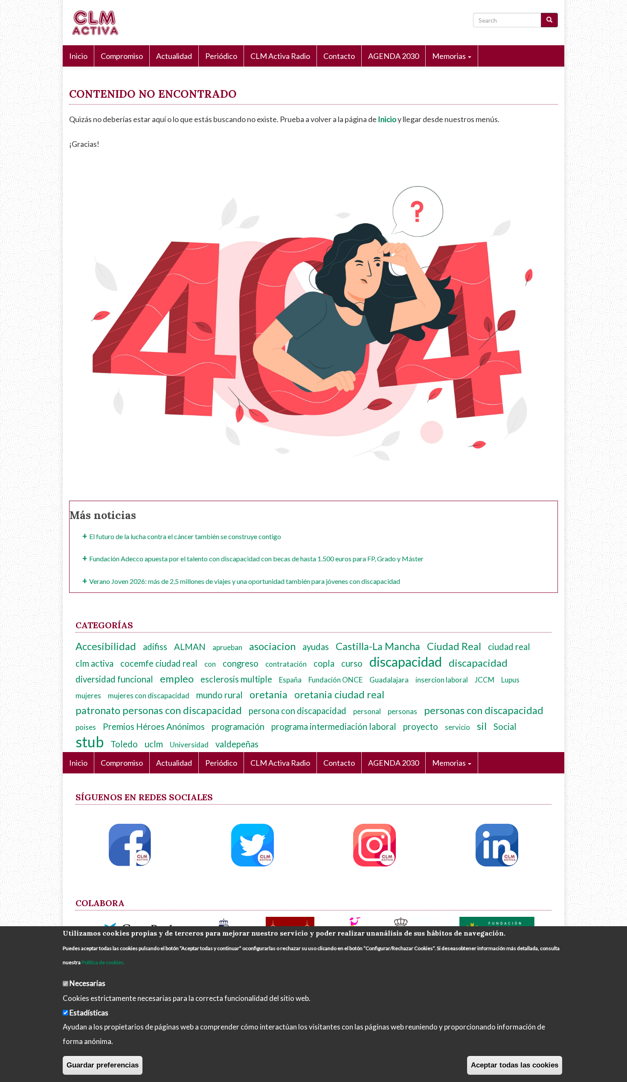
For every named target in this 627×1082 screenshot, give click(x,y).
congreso (240, 663)
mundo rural (219, 695)
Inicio (78, 56)
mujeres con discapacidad (148, 695)
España (290, 679)
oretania (268, 694)
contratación (286, 663)
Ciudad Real (454, 646)
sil (482, 726)
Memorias (449, 56)
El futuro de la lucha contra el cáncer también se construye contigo (185, 536)
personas (402, 711)
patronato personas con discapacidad (158, 710)
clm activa (94, 663)
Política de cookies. (103, 962)
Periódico (221, 56)
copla (324, 663)
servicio (457, 727)
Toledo (124, 744)
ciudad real (509, 647)
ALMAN (190, 647)
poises (85, 727)
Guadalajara (389, 679)
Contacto (339, 56)
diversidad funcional (114, 679)
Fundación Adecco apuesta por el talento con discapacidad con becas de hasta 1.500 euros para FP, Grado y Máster (256, 558)
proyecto (420, 726)
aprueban (227, 647)
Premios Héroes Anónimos (154, 726)
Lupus (510, 679)
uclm (154, 744)
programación (238, 726)
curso (352, 663)
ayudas (315, 647)
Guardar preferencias (103, 1065)
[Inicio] (98, 22)
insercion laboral (441, 679)
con (210, 663)
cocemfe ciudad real (158, 663)
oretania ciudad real (339, 694)
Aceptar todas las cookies (514, 1065)
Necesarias (87, 983)
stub (89, 741)
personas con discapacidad (483, 710)
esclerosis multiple (236, 679)
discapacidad (405, 662)
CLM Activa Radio (280, 56)
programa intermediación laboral (333, 726)
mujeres (88, 695)
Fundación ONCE (335, 679)
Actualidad (174, 56)
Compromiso (122, 56)
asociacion (272, 646)
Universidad (189, 744)
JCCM (484, 679)
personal (367, 711)
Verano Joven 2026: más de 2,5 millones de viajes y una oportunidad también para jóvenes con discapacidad (244, 581)
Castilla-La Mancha (378, 646)
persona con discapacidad (297, 711)
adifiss (155, 647)
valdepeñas (236, 744)
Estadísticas (89, 1012)
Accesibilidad (105, 646)
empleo (177, 679)
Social (505, 726)
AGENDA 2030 (393, 56)
